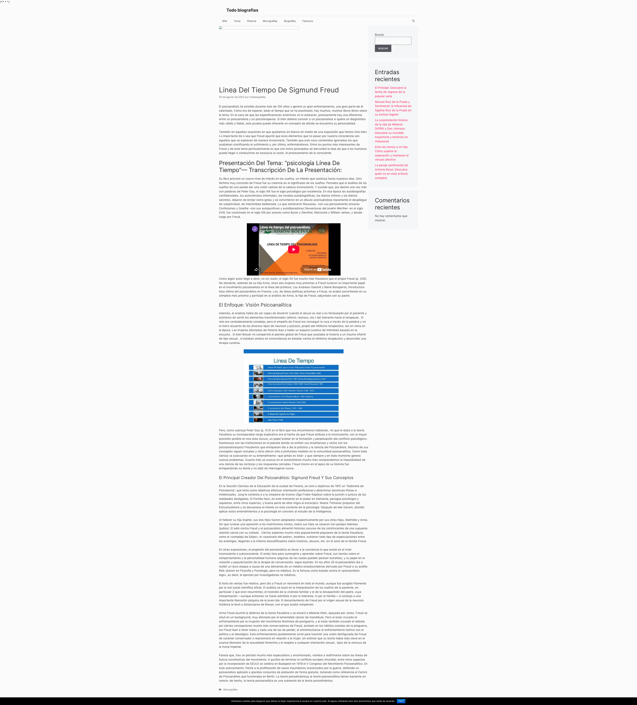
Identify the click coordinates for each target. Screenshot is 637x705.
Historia (251, 21)
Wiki (224, 21)
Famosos (307, 21)
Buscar (379, 34)
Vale (401, 701)
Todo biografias (242, 10)
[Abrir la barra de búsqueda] (413, 21)
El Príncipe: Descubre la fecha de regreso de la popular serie (390, 92)
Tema (237, 21)
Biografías (290, 21)
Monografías (270, 21)
